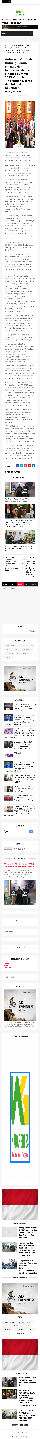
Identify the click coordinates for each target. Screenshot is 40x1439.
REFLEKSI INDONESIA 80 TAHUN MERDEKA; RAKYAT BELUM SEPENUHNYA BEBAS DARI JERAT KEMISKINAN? (20, 811)
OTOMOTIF (9, 653)
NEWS (13, 45)
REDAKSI (8, 657)
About (6, 965)
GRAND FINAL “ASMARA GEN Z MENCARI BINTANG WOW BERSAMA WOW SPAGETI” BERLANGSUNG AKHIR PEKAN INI (20, 733)
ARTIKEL (22, 645)
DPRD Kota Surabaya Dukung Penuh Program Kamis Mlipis (23, 789)
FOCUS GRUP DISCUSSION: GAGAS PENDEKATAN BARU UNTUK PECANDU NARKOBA (25, 707)
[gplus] (18, 1433)
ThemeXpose (24, 1436)
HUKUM (8, 649)
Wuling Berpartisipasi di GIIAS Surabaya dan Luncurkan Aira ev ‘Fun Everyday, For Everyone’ (28, 1233)
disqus (27, 584)
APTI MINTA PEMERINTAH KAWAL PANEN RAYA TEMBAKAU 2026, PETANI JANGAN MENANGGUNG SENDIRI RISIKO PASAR (19, 524)
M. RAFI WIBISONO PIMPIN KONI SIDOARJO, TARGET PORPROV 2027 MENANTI (19, 549)
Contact (7, 968)
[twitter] (22, 1433)
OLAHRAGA (27, 649)
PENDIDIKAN (21, 653)
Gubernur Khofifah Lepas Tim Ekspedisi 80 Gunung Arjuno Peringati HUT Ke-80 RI (25, 799)
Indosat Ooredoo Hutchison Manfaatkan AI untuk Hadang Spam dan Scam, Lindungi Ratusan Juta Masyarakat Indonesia (20, 719)
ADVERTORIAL (10, 645)
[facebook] (26, 1433)
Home (7, 45)
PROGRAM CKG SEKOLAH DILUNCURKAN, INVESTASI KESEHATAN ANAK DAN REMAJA (25, 779)
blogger (20, 584)
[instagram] (13, 1433)
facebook (34, 584)
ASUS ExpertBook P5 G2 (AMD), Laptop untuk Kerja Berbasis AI (17, 500)
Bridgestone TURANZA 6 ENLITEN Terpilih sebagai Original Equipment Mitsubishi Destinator (23, 745)
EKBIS (31, 645)
